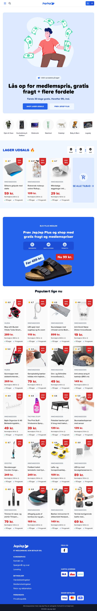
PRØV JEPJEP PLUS (61, 106)
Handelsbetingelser (21, 580)
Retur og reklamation (22, 588)
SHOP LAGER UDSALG (35, 106)
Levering (17, 569)
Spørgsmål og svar (21, 565)
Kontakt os (18, 561)
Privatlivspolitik (19, 599)
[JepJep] (48, 3)
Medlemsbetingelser (22, 584)
